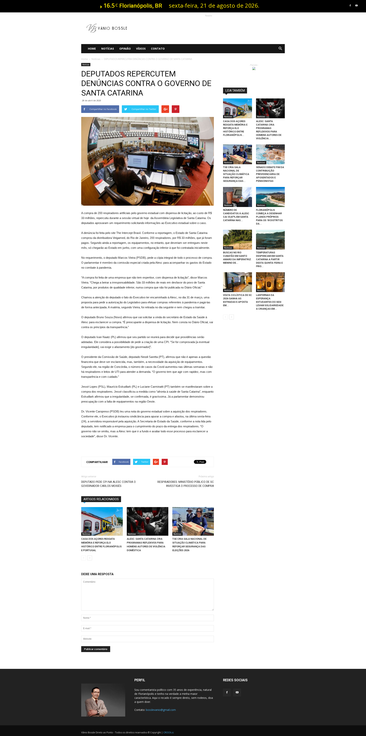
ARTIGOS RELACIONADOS (101, 499)
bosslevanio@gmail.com (161, 710)
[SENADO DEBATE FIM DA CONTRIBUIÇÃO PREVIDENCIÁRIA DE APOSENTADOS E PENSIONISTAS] (270, 154)
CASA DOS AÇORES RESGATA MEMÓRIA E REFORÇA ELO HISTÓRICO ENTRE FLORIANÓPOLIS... (235, 128)
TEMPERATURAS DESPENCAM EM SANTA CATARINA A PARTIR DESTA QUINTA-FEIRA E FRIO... (269, 259)
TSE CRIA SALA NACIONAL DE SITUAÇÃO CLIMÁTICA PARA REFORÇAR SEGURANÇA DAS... (236, 174)
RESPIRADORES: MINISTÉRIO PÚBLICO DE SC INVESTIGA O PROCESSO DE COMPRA (185, 484)
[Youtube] (356, 5)
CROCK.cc (168, 732)
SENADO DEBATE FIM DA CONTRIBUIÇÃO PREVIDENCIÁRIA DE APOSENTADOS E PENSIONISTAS (270, 174)
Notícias (107, 48)
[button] (280, 48)
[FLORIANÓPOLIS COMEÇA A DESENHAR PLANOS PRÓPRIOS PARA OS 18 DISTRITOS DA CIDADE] (270, 197)
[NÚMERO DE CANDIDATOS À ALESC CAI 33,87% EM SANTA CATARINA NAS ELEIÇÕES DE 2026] (237, 197)
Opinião (125, 48)
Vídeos (141, 48)
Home (92, 48)
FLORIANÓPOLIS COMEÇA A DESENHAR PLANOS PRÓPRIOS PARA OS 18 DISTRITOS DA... (269, 217)
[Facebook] (350, 5)
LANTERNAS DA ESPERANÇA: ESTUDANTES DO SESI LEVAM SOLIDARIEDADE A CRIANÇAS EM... (269, 302)
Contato (158, 48)
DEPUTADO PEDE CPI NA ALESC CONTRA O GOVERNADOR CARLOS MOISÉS (108, 484)
